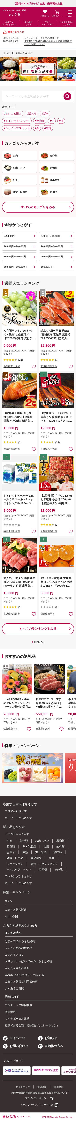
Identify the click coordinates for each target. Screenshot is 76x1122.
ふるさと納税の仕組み (18, 947)
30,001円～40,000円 (15, 256)
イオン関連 (12, 916)
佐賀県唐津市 (11, 728)
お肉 (9, 840)
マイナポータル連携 (17, 1018)
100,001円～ (47, 267)
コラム (8, 901)
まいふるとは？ (14, 954)
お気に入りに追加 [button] (34, 366)
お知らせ (51, 1038)
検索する (67, 96)
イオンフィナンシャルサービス (36, 1104)
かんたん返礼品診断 (17, 968)
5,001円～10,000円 (51, 236)
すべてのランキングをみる (38, 628)
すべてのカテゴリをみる (38, 207)
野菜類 (11, 846)
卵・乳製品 (29, 846)
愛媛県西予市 (48, 613)
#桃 (61, 120)
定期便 (43, 869)
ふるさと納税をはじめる (66, 23)
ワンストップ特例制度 (18, 1005)
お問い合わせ (19, 1046)
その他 (58, 869)
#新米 (45, 113)
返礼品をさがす (28, 23)
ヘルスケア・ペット (19, 869)
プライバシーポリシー (37, 1098)
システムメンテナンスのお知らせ (41, 38)
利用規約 (58, 1087)
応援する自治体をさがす (9, 23)
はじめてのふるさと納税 (20, 941)
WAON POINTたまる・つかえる (24, 974)
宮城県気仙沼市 (49, 366)
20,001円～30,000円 (52, 246)
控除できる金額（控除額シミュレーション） (32, 1025)
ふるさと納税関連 (16, 909)
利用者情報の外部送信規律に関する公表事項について (39, 1092)
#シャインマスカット (17, 128)
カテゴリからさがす (17, 834)
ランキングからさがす (18, 876)
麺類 (25, 852)
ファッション (15, 863)
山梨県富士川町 (12, 366)
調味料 (58, 852)
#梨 (37, 128)
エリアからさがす (16, 811)
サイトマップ (23, 1087)
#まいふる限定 (13, 113)
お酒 (46, 846)
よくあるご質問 (14, 988)
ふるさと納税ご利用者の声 (21, 981)
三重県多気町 (43, 728)
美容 (51, 858)
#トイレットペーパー (17, 120)
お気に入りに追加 (29, 729)
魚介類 (24, 840)
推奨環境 (42, 1087)
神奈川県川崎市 (12, 531)
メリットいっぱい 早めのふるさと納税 (28, 961)
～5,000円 (9, 236)
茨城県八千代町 (49, 449)
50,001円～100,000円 (15, 267)
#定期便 (40, 120)
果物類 (60, 840)
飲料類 (60, 846)
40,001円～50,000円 (52, 256)
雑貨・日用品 (15, 858)
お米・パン (42, 840)
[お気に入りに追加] (34, 366)
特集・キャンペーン (47, 23)
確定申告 (10, 1011)
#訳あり (31, 113)
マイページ (17, 1038)
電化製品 (36, 858)
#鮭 (52, 120)
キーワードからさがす (18, 817)
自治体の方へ (54, 1046)
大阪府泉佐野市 (12, 449)
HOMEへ (39, 642)
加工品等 (40, 852)
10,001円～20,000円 (15, 246)
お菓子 (11, 852)
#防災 (47, 128)
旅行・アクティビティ (44, 863)
